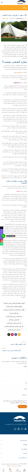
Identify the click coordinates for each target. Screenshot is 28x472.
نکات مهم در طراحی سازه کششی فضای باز (14, 326)
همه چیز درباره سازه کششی (14, 329)
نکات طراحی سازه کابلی (14, 319)
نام (26, 383)
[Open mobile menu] (1, 2)
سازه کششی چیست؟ (14, 313)
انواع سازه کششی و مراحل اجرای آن (14, 306)
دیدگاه (25, 366)
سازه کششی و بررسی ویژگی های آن (14, 316)
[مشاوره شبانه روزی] (3, 236)
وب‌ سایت (24, 394)
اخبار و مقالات (5, 18)
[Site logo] (21, 2)
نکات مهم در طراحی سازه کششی (14, 323)
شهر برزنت (14, 465)
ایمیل (25, 388)
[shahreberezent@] (1, 240)
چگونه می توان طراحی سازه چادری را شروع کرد (14, 309)
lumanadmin (19, 18)
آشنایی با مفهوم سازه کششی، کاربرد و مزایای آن (14, 303)
